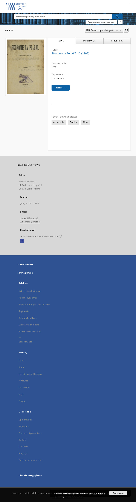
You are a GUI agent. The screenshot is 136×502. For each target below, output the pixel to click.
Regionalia (24, 311)
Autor (21, 367)
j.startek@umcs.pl (29, 218)
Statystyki (23, 453)
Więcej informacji (97, 493)
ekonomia (58, 122)
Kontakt (22, 439)
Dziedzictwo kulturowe (30, 290)
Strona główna (25, 272)
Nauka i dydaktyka (28, 297)
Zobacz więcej (26, 341)
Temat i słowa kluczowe (30, 373)
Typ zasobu (24, 387)
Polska (73, 122)
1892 (54, 67)
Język (21, 394)
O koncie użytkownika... (30, 433)
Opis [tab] (61, 41)
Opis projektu (25, 419)
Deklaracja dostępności (30, 460)
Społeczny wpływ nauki (30, 331)
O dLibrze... (24, 446)
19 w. (85, 122)
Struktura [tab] (117, 40)
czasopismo (58, 78)
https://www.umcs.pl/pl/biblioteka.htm (39, 236)
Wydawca (23, 380)
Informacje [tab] (89, 40)
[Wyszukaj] (117, 16)
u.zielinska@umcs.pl (30, 221)
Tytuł (21, 360)
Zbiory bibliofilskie (28, 317)
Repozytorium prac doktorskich (34, 304)
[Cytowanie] (126, 30)
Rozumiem (118, 493)
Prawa (22, 400)
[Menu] (132, 3)
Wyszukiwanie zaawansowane (101, 22)
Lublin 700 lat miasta (29, 324)
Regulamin (24, 426)
